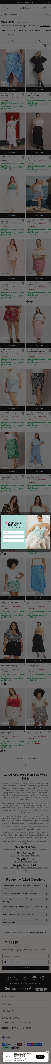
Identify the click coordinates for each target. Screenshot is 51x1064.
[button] (47, 1052)
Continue (13, 540)
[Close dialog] (48, 517)
